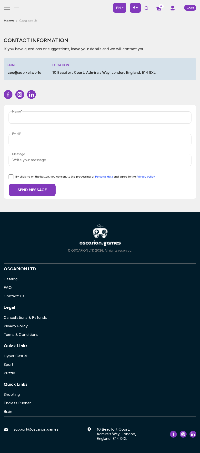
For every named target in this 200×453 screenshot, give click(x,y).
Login (190, 7)
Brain (8, 411)
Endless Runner (17, 403)
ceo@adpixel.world (24, 72)
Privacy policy (146, 176)
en (119, 8)
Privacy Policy (16, 326)
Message (18, 154)
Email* (16, 134)
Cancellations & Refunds (25, 317)
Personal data (104, 176)
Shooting (12, 394)
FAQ (8, 287)
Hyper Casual (15, 356)
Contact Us (14, 296)
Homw (9, 21)
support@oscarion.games (36, 429)
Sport (8, 364)
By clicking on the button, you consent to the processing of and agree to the (85, 176)
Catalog (11, 279)
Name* (17, 111)
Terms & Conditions (21, 334)
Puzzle (9, 373)
